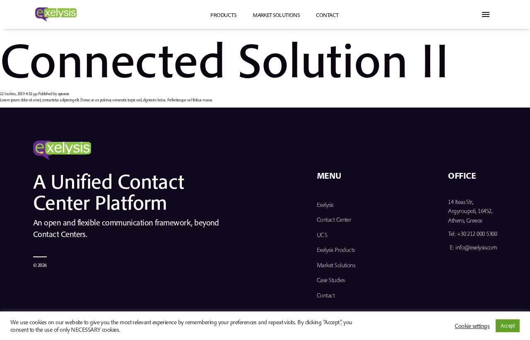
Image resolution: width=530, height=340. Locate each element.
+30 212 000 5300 (477, 233)
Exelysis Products (336, 250)
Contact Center (334, 219)
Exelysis (325, 204)
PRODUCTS (223, 15)
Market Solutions (276, 15)
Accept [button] (508, 325)
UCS (322, 235)
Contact (327, 15)
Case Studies (331, 280)
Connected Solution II (225, 59)
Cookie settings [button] (472, 326)
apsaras (63, 93)
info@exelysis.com (476, 247)
